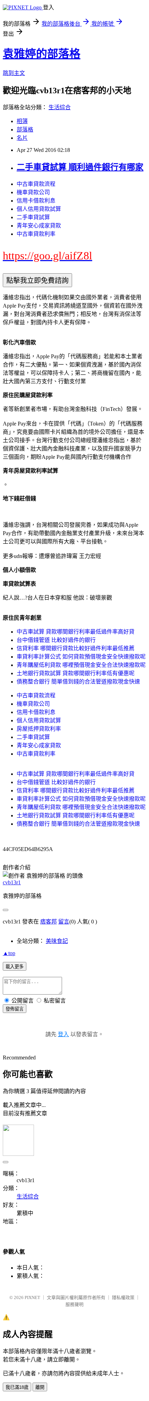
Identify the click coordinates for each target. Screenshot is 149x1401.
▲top (9, 953)
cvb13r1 (12, 882)
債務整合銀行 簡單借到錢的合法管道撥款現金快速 (78, 682)
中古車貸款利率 (36, 234)
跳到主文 (14, 73)
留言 (63, 922)
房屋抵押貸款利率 (39, 729)
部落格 (25, 129)
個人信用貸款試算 (39, 209)
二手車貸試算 (33, 217)
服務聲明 (74, 1304)
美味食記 (57, 941)
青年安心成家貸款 (39, 226)
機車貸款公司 (33, 192)
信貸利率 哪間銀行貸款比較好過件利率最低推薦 (75, 648)
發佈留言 (15, 1009)
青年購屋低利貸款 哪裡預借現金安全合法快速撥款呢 (81, 665)
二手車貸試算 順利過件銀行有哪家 (80, 167)
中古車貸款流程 (36, 184)
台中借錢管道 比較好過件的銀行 (56, 640)
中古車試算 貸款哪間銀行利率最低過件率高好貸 (75, 632)
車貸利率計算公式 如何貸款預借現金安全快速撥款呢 (81, 657)
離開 (39, 1387)
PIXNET (32, 1297)
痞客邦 (48, 922)
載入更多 (15, 966)
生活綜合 (60, 107)
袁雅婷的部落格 (41, 54)
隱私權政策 (123, 1297)
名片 (22, 138)
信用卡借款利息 (36, 201)
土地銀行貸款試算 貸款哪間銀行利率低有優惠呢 (75, 673)
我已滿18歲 (17, 1387)
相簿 (22, 121)
